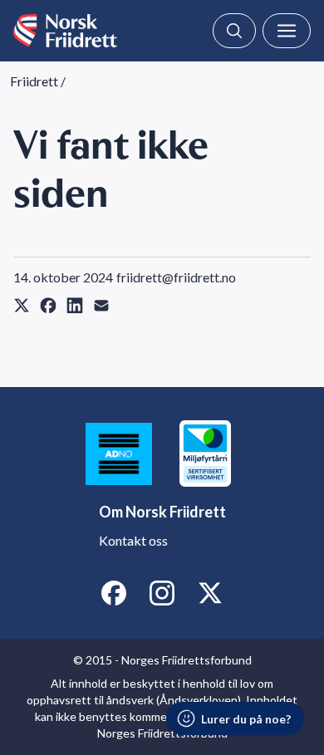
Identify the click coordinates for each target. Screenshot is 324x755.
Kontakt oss (133, 540)
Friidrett (34, 81)
